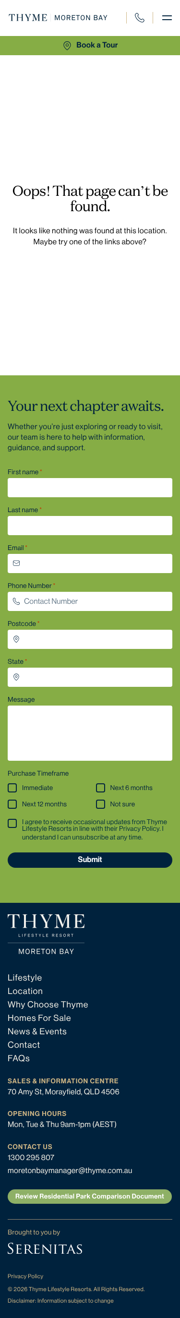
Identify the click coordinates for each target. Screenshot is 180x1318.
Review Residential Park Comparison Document (89, 1196)
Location (25, 991)
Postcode (22, 624)
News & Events (37, 1032)
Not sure (122, 804)
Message (21, 699)
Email (16, 548)
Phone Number (30, 586)
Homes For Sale (40, 1018)
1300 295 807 (143, 23)
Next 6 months (131, 788)
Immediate (37, 788)
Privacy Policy (26, 1276)
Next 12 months (44, 804)
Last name (23, 510)
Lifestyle (25, 978)
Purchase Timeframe (38, 773)
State (16, 662)
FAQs (19, 1059)
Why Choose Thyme (48, 1005)
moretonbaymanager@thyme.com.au (70, 1170)
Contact (24, 1045)
